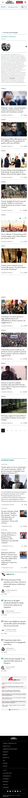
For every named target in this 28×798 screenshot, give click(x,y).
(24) (26, 146)
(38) (26, 325)
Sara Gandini (9, 648)
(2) (6, 614)
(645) (25, 358)
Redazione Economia (7, 504)
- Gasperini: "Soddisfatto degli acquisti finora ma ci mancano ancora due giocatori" (14, 702)
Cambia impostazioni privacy (10, 749)
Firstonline (12, 78)
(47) (26, 567)
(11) (6, 594)
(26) (26, 115)
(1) (5, 670)
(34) (26, 241)
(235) (25, 391)
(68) (26, 272)
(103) (26, 526)
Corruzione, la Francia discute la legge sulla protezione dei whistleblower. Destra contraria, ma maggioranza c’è (13, 319)
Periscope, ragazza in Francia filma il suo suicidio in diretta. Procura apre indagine (13, 418)
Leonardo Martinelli (7, 115)
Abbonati (19, 2)
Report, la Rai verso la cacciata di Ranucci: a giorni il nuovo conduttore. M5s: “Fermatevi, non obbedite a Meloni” (10, 538)
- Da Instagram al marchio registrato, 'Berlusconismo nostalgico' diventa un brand (11, 691)
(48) (26, 423)
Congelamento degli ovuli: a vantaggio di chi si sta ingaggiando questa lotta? (14, 642)
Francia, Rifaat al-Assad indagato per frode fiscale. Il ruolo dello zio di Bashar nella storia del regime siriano (13, 172)
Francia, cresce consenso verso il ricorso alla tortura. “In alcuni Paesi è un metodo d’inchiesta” (13, 267)
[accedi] (25, 2)
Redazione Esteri (6, 526)
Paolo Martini (9, 611)
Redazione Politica (7, 546)
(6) (26, 504)
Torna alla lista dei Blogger (10, 32)
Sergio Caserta (10, 667)
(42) (26, 177)
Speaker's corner (10, 629)
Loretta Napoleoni (11, 590)
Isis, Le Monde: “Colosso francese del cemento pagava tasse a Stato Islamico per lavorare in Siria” (13, 236)
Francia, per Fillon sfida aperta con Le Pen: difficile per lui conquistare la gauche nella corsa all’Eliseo (14, 141)
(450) (25, 210)
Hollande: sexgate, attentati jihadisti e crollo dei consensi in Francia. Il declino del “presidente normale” (14, 110)
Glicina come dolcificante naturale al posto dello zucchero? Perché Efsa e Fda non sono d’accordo (15, 623)
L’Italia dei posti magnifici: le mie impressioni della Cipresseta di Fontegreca (14, 661)
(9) (6, 652)
